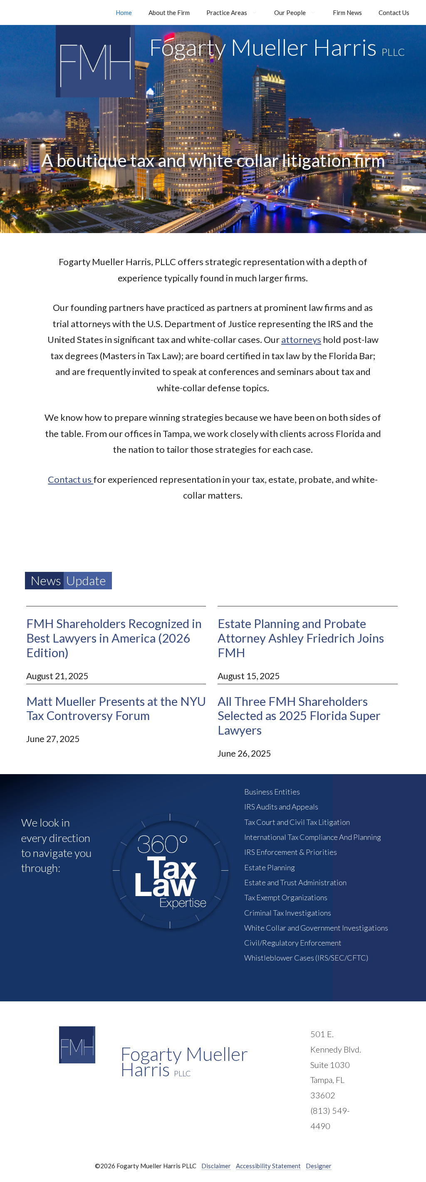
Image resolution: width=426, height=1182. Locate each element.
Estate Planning (269, 867)
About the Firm (169, 12)
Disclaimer (216, 1166)
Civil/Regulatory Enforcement (293, 942)
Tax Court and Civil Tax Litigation (297, 822)
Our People (290, 12)
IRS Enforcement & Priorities (290, 852)
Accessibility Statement (268, 1166)
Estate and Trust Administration (295, 882)
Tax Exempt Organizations (285, 897)
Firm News (347, 12)
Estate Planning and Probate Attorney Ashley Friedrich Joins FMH (301, 638)
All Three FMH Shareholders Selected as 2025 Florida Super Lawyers (299, 716)
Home (124, 12)
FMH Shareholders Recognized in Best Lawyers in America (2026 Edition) (114, 638)
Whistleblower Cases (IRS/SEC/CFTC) (306, 957)
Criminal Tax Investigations (287, 912)
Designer (319, 1166)
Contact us (70, 479)
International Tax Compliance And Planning (312, 837)
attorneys (301, 339)
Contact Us (394, 12)
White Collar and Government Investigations (316, 927)
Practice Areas (226, 12)
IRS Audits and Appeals (281, 806)
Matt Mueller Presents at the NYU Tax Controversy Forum (116, 708)
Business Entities (272, 791)
